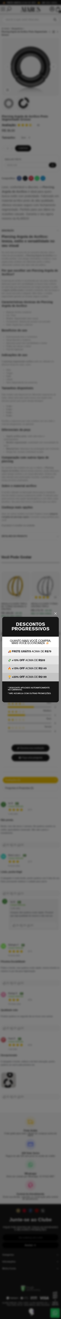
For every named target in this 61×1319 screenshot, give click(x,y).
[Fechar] (55, 613)
